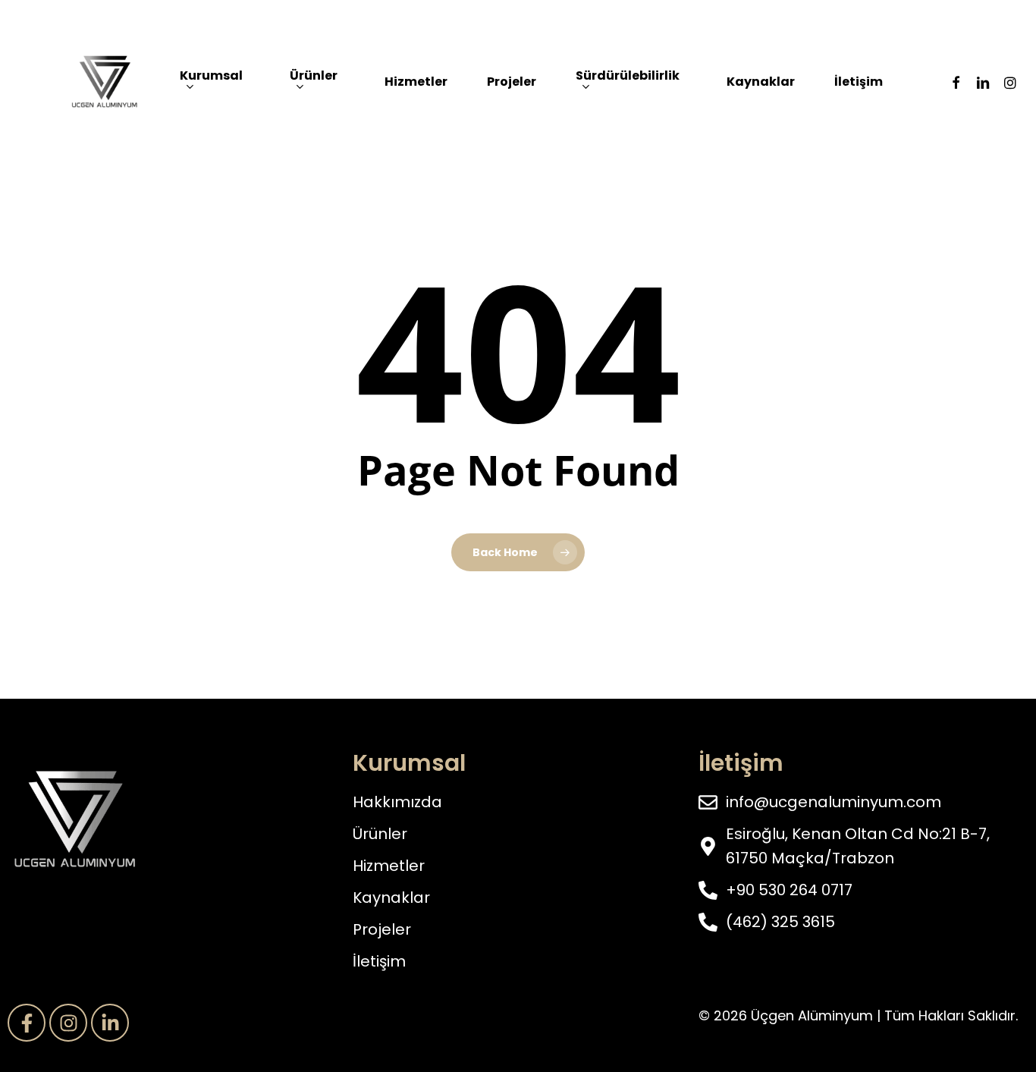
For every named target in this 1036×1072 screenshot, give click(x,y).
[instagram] (1010, 82)
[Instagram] (68, 1023)
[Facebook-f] (27, 1023)
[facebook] (955, 82)
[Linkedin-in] (110, 1023)
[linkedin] (983, 82)
